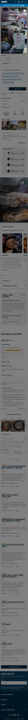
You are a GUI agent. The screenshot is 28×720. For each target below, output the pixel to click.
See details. (18, 50)
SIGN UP (14, 46)
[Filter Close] (24, 11)
